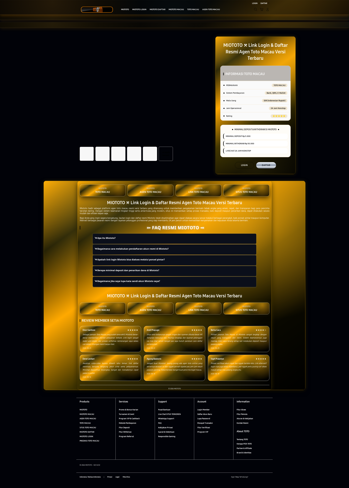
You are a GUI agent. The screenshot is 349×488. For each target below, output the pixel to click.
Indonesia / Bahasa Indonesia (90, 477)
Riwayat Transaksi (205, 423)
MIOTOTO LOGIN (86, 436)
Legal (117, 477)
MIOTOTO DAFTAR (87, 432)
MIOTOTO (83, 410)
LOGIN (244, 165)
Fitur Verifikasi (203, 427)
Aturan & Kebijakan (245, 418)
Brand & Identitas (244, 453)
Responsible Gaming (166, 436)
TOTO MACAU (85, 423)
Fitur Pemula (242, 414)
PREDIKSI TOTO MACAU (89, 441)
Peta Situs (126, 477)
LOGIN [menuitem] (255, 3)
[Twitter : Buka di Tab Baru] (257, 477)
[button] (261, 9)
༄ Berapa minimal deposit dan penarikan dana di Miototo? (127, 270)
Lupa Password (203, 418)
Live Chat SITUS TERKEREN (169, 414)
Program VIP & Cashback (129, 418)
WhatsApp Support (166, 418)
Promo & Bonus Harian (128, 410)
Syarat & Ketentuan (166, 432)
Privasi (109, 477)
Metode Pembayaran (127, 423)
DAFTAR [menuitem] (264, 3)
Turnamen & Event (126, 414)
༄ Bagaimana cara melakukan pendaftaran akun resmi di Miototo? (132, 248)
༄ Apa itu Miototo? (105, 237)
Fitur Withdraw (125, 432)
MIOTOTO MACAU (87, 414)
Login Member (203, 410)
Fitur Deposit (124, 427)
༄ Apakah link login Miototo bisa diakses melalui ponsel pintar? (130, 259)
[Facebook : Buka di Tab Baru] (251, 477)
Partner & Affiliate (244, 448)
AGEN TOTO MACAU (88, 418)
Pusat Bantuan (164, 410)
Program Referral (126, 436)
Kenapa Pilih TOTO (244, 444)
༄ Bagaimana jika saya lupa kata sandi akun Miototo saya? (127, 281)
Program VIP (202, 432)
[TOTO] (97, 9)
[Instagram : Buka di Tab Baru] (262, 477)
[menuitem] (125, 10)
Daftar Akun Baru (204, 414)
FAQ (160, 423)
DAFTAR (266, 165)
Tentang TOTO (242, 439)
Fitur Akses (241, 410)
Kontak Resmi (242, 423)
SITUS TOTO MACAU (88, 427)
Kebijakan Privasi (165, 427)
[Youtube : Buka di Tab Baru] (267, 477)
